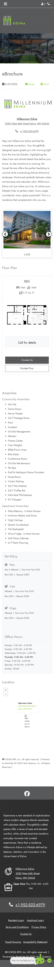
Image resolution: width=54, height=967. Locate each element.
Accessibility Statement (35, 942)
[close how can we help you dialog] (33, 960)
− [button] (6, 694)
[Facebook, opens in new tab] (27, 794)
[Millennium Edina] (27, 720)
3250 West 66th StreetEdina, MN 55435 (27, 707)
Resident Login (16, 920)
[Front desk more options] (49, 960)
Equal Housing (13, 942)
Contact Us (26, 934)
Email (32, 84)
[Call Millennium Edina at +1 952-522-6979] (49, 4)
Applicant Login (35, 920)
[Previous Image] (5, 234)
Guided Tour (31, 368)
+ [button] (6, 690)
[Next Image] (48, 234)
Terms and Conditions (17, 927)
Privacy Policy (39, 927)
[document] (27, 721)
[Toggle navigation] (5, 4)
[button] (43, 4)
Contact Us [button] (35, 360)
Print (46, 84)
